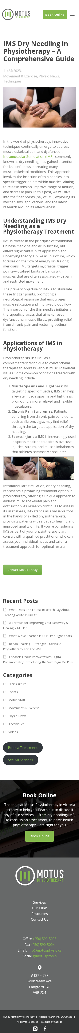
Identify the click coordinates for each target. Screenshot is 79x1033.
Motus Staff (16, 700)
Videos (13, 732)
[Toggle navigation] (72, 14)
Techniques (12, 81)
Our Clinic (39, 908)
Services (39, 902)
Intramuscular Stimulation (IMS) (28, 156)
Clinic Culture (17, 684)
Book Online (39, 836)
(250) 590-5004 (43, 944)
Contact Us (39, 919)
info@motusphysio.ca (45, 950)
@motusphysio (45, 956)
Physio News (49, 76)
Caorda (58, 1021)
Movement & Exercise (20, 76)
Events (13, 692)
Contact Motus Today (22, 570)
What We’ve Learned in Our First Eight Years (40, 636)
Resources (39, 913)
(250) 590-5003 (44, 938)
